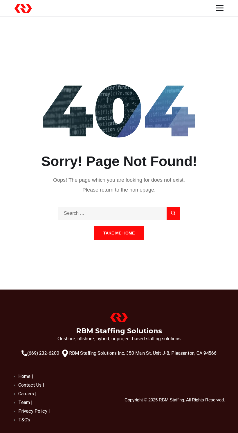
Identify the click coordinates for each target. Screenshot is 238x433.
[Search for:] (119, 213)
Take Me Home (119, 233)
